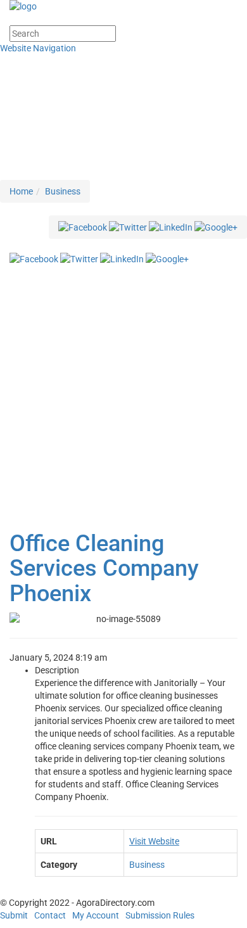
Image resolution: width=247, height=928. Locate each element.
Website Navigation (39, 48)
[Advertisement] (123, 395)
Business (62, 191)
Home (21, 191)
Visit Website (154, 841)
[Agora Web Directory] (124, 6)
